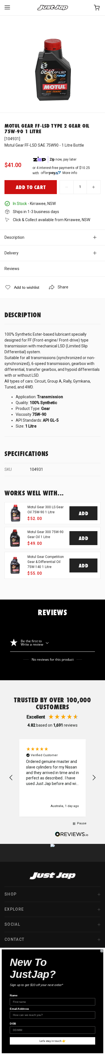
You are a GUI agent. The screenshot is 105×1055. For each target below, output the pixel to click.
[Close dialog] (102, 951)
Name (14, 995)
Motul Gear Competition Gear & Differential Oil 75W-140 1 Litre (45, 562)
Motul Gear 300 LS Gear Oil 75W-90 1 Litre (45, 509)
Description (14, 237)
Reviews (11, 268)
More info (69, 173)
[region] (52, 778)
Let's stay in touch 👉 (52, 1040)
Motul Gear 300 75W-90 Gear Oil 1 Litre (45, 534)
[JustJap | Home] (53, 7)
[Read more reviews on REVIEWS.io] (71, 835)
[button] (11, 777)
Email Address (19, 1008)
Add (83, 513)
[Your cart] (97, 7)
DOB (13, 1023)
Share (63, 287)
